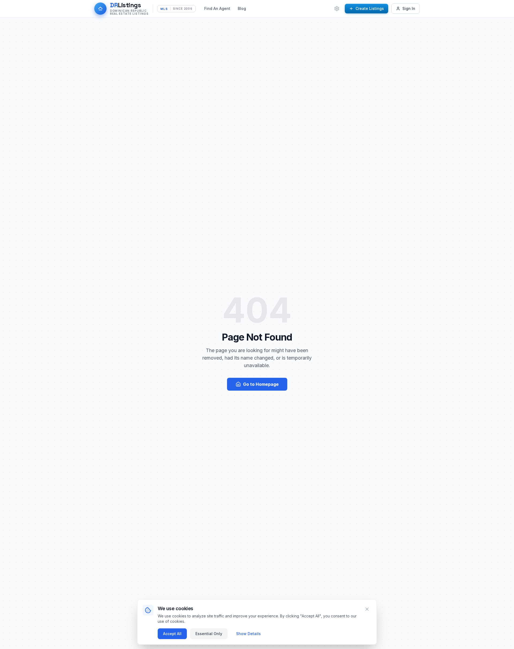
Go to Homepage (261, 384)
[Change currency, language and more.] (337, 8)
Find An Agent (217, 8)
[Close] (367, 609)
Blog (242, 8)
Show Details (248, 633)
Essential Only (208, 633)
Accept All (172, 633)
